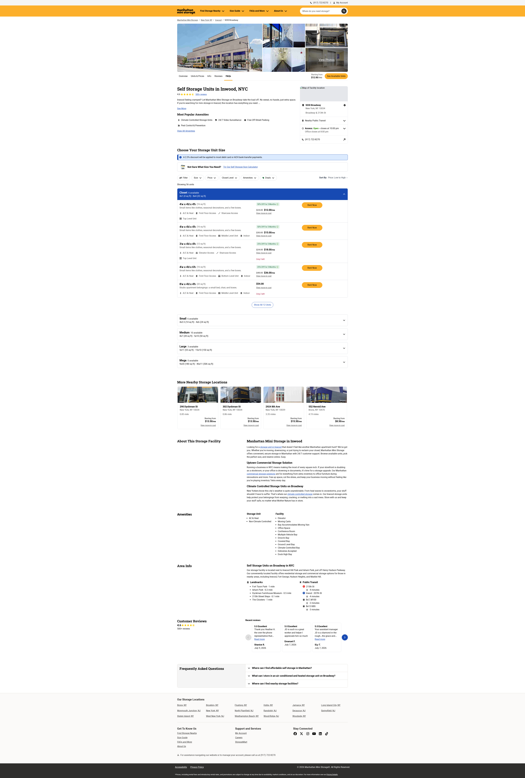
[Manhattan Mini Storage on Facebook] (295, 734)
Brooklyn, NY (212, 705)
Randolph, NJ (270, 710)
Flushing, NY (241, 705)
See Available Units (336, 76)
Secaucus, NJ (299, 710)
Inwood (218, 20)
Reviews (218, 76)
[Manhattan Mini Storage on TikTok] (327, 734)
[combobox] (324, 11)
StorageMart (241, 742)
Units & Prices (197, 76)
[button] (296, 668)
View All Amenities (186, 131)
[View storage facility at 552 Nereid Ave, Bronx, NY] (326, 408)
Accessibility (181, 767)
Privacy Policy (197, 767)
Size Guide (182, 737)
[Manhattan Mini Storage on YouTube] (314, 734)
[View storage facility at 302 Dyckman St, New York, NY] (241, 408)
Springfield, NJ (328, 710)
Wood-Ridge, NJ (271, 716)
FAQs (228, 76)
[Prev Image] (248, 637)
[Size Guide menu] (243, 11)
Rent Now (312, 205)
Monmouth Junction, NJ (189, 710)
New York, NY (206, 20)
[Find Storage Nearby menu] (223, 11)
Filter (185, 177)
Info (209, 76)
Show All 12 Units (262, 305)
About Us (181, 746)
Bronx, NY (182, 705)
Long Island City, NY (330, 705)
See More (181, 108)
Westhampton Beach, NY (247, 716)
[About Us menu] (286, 11)
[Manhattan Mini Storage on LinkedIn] (320, 734)
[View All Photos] (219, 48)
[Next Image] (345, 637)
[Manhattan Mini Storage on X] (301, 734)
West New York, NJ (215, 716)
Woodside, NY (299, 716)
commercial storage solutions (261, 474)
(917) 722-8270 (320, 2)
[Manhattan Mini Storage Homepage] (186, 11)
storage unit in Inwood (271, 447)
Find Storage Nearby (187, 733)
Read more (259, 639)
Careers (238, 737)
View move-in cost (264, 213)
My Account (342, 2)
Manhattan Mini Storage (187, 20)
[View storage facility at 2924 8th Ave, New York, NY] (283, 408)
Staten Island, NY (185, 716)
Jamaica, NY (298, 705)
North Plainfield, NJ (244, 710)
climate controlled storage (299, 494)
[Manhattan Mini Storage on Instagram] (308, 734)
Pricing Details (332, 774)
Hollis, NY (268, 705)
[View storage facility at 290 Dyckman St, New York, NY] (198, 408)
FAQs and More (184, 742)
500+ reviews (201, 94)
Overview (183, 76)
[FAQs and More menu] (267, 11)
